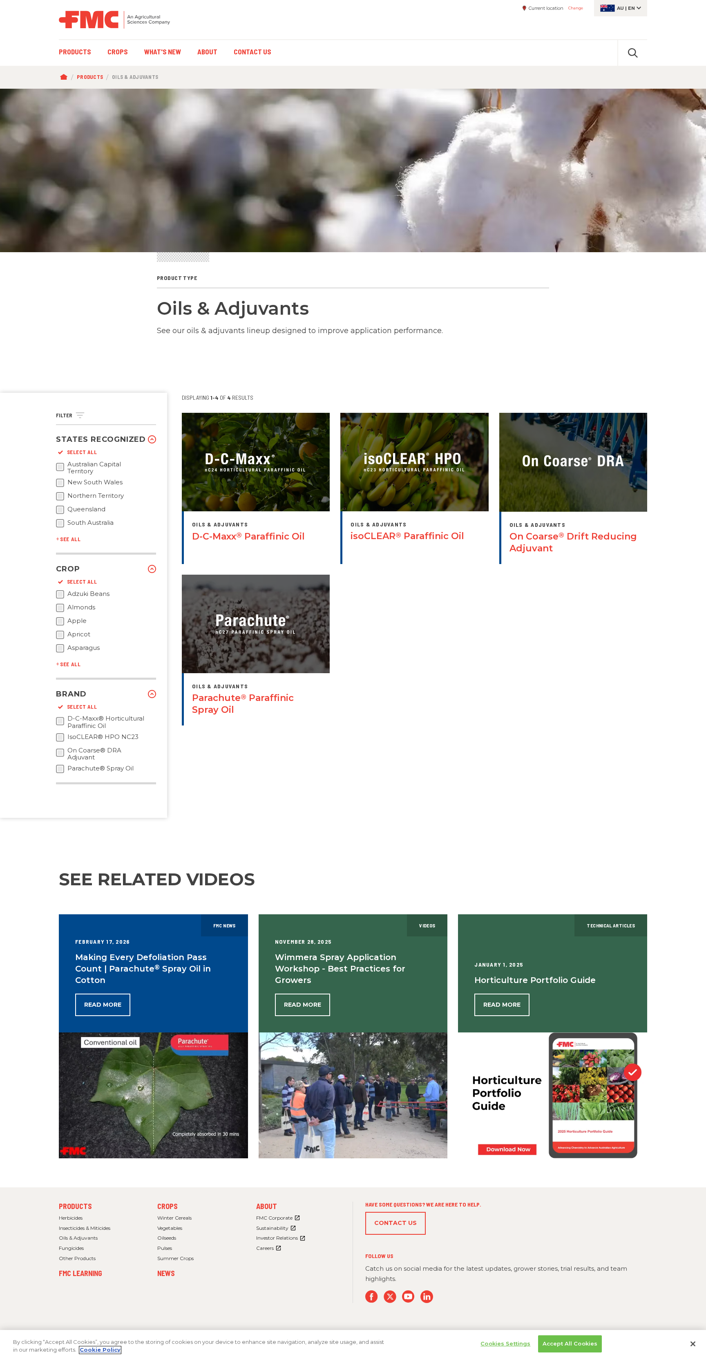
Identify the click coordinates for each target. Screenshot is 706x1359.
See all (70, 539)
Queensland (86, 509)
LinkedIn (426, 1296)
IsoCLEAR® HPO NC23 (103, 737)
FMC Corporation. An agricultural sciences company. (114, 19)
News (166, 1273)
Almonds (81, 607)
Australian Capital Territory (94, 468)
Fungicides (71, 1248)
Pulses (164, 1248)
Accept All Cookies (570, 1343)
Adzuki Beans (88, 594)
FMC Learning (80, 1273)
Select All (82, 452)
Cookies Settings (505, 1343)
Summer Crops (175, 1258)
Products (90, 77)
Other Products (77, 1258)
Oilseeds (166, 1238)
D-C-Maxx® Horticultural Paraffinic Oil (105, 722)
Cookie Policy (100, 1350)
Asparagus (83, 648)
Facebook (371, 1296)
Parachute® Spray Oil (100, 768)
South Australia (90, 522)
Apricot (78, 634)
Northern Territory (95, 495)
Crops (167, 1206)
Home (65, 77)
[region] (353, 1344)
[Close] (693, 1344)
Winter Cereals (174, 1218)
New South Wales (95, 482)
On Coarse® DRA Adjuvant (94, 754)
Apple (77, 621)
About (266, 1206)
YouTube (408, 1296)
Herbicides (71, 1218)
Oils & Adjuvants (78, 1238)
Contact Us (395, 1223)
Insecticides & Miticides (84, 1228)
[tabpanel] (353, 170)
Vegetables (169, 1228)
